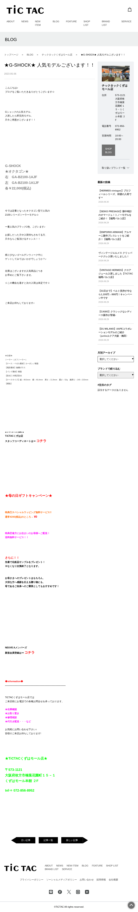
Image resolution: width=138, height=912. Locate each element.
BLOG (56, 21)
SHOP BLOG (108, 150)
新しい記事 (72, 840)
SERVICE (126, 21)
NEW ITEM (72, 865)
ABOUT (11, 21)
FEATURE (71, 21)
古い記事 (25, 840)
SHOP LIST (112, 865)
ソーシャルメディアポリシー (61, 879)
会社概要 (113, 879)
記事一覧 (48, 840)
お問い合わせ (87, 879)
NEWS (24, 21)
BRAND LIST (52, 869)
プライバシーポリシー (31, 879)
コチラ (41, 441)
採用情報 (101, 879)
